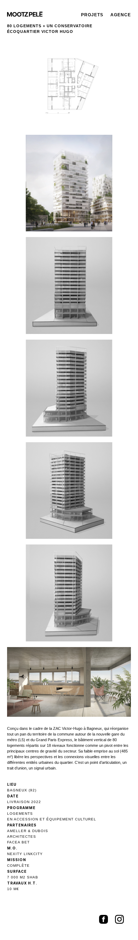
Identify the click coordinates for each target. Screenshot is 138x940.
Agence (120, 14)
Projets (92, 14)
